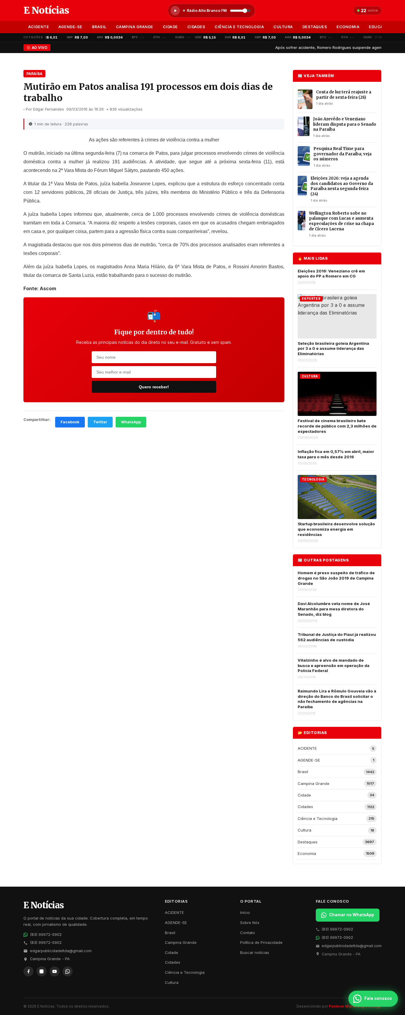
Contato (247, 932)
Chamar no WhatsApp (351, 914)
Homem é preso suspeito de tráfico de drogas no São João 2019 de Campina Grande (336, 577)
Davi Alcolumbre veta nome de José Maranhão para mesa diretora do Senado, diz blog (334, 608)
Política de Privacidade (261, 942)
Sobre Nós (249, 922)
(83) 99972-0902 (46, 934)
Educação (380, 27)
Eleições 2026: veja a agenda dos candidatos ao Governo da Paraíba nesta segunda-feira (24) (341, 186)
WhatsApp (131, 422)
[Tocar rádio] (175, 10)
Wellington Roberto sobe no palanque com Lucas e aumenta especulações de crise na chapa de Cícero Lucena (341, 221)
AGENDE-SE (70, 27)
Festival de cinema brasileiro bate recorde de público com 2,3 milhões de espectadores (337, 425)
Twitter (100, 422)
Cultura (283, 27)
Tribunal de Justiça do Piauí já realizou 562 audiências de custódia (337, 637)
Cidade (170, 27)
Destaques (314, 27)
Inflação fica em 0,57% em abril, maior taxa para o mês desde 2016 (336, 454)
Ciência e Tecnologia (239, 27)
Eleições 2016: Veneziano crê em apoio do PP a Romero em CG (331, 274)
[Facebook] (28, 971)
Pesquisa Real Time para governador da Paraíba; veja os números (342, 154)
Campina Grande (134, 27)
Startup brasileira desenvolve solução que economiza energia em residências (336, 529)
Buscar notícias (254, 952)
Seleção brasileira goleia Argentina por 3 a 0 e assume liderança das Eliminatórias (333, 348)
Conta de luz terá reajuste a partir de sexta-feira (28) (343, 95)
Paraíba (34, 73)
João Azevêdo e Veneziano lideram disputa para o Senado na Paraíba (344, 124)
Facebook (69, 422)
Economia (348, 27)
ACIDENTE (38, 27)
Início (245, 912)
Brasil (99, 27)
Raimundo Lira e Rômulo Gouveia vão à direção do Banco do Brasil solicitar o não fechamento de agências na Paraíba (337, 699)
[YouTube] (55, 971)
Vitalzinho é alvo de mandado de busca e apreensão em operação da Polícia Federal (333, 665)
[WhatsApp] (68, 971)
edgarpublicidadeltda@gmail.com (61, 951)
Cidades (196, 27)
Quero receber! (154, 386)
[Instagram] (41, 971)
